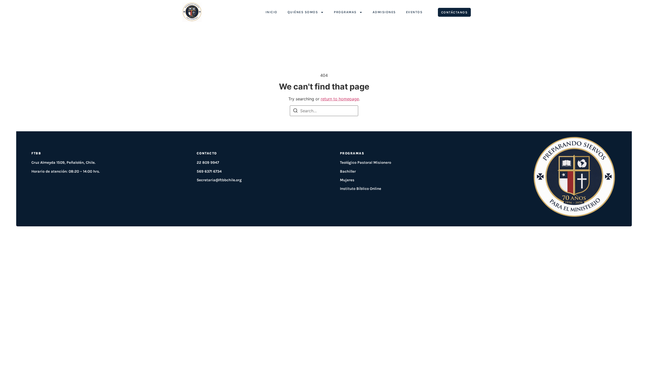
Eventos (414, 12)
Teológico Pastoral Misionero (365, 162)
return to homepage (340, 98)
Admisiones (384, 12)
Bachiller (348, 171)
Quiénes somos (303, 12)
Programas (345, 12)
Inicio (271, 12)
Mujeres (347, 180)
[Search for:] (324, 110)
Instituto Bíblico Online (360, 188)
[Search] (295, 111)
